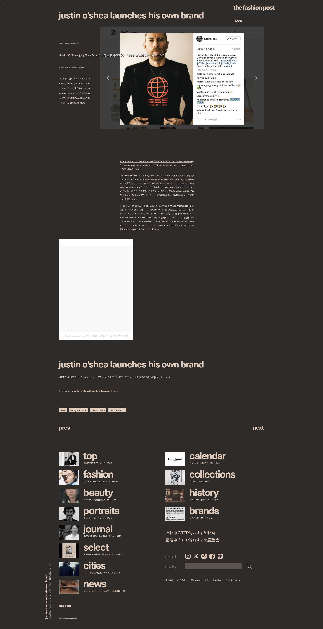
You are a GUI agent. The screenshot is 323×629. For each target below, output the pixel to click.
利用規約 (217, 580)
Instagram (188, 556)
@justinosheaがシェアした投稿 (81, 336)
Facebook (212, 556)
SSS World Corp (117, 410)
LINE (220, 556)
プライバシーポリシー (233, 580)
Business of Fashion (130, 175)
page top (65, 605)
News (238, 20)
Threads (204, 556)
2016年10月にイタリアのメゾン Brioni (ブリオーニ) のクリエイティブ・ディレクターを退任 (156, 161)
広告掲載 (181, 580)
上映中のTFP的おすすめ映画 (190, 533)
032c (63, 410)
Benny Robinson (78, 410)
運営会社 (169, 580)
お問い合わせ (195, 580)
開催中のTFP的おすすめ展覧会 (192, 540)
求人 (207, 580)
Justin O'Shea (98, 410)
